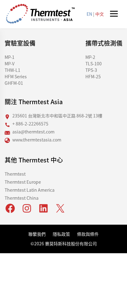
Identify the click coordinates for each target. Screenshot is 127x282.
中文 (99, 14)
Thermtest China (22, 198)
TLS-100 (93, 63)
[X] (60, 208)
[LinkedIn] (43, 208)
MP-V (9, 63)
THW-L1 (12, 70)
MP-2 (90, 57)
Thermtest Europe (23, 182)
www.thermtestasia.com (36, 140)
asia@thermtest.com (33, 132)
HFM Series (16, 76)
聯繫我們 (37, 234)
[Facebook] (10, 208)
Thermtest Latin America (30, 190)
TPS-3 (91, 70)
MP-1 (9, 57)
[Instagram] (26, 208)
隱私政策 (61, 234)
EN (89, 14)
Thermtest (15, 174)
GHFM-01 (14, 83)
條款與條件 (88, 234)
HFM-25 (93, 76)
